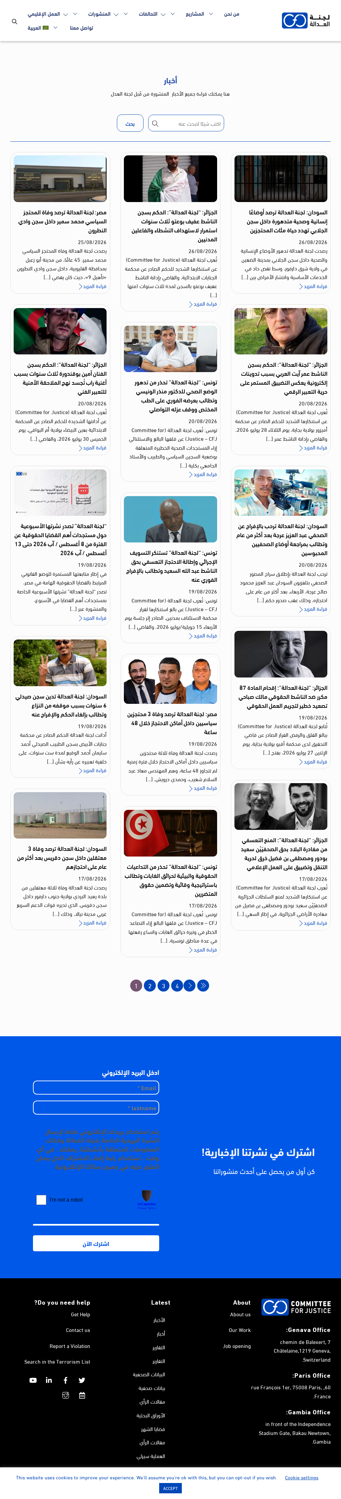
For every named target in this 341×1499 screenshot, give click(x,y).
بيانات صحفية (152, 1387)
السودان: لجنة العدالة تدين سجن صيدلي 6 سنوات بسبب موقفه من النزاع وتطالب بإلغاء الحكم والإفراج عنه (61, 704)
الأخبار (159, 1319)
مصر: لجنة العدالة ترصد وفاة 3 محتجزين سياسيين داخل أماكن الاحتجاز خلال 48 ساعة (172, 722)
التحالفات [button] (149, 13)
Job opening (237, 1345)
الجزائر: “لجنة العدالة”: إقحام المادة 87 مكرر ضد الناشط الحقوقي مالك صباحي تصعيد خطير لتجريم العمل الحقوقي (282, 696)
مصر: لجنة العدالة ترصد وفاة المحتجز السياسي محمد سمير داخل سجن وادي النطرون (62, 220)
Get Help (80, 1314)
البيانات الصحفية (149, 1374)
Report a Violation (70, 1345)
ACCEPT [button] (170, 1488)
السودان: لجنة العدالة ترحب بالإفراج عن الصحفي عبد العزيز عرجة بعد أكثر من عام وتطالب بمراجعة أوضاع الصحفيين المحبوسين (281, 539)
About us (240, 1314)
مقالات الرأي (152, 1401)
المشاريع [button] (195, 13)
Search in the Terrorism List (57, 1361)
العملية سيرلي (151, 1455)
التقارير (159, 1347)
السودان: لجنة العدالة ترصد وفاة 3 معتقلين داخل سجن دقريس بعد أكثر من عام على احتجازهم (62, 857)
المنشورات (100, 13)
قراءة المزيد (315, 285)
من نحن (231, 13)
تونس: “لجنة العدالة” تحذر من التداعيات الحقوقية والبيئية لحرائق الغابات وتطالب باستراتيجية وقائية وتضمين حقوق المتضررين (171, 880)
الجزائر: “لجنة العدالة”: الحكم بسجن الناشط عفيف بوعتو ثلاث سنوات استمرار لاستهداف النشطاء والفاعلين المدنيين (174, 225)
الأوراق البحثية (151, 1415)
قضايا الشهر (153, 1428)
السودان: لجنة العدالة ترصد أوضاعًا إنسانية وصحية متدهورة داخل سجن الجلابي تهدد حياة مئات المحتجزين (287, 220)
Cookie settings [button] (301, 1477)
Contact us (78, 1329)
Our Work (240, 1329)
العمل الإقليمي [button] (44, 13)
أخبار (161, 1333)
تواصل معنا (81, 27)
